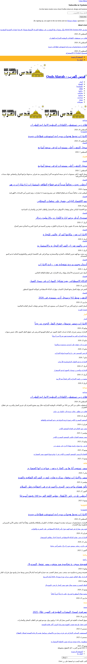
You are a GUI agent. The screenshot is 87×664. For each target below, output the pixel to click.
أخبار (81, 82)
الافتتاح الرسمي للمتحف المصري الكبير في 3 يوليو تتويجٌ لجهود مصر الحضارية (60, 454)
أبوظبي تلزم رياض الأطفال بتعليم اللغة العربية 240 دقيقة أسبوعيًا (53, 496)
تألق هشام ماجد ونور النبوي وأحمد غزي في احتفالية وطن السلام (53, 486)
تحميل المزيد (82, 310)
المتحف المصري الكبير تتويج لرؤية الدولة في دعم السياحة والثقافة (64, 420)
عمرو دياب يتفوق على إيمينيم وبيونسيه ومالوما (71, 345)
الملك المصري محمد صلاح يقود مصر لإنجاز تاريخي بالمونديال (66, 585)
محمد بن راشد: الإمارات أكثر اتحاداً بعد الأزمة (71, 379)
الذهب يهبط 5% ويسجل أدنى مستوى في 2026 (63, 297)
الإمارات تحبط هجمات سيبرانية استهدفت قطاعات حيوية (67, 47)
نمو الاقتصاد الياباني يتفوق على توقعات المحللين (62, 201)
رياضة (81, 91)
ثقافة (81, 88)
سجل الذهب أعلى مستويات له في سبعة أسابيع (62, 147)
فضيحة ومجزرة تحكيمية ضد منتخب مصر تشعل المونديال (57, 564)
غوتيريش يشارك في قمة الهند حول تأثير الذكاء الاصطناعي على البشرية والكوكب (59, 529)
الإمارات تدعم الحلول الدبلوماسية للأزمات (72, 362)
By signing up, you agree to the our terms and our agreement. (59, 21)
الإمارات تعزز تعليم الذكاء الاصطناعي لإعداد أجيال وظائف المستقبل (63, 537)
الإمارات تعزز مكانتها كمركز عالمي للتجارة (65, 234)
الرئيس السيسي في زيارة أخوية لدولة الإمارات (71, 353)
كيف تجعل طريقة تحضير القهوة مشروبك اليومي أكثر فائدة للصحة (64, 624)
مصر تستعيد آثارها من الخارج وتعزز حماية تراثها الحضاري (57, 468)
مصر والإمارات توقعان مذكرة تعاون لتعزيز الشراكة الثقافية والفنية (52, 477)
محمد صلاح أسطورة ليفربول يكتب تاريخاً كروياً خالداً (69, 594)
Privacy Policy (72, 21)
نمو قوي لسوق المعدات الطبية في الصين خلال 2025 (60, 612)
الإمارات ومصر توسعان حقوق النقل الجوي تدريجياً (61, 323)
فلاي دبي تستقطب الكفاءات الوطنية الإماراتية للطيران (68, 38)
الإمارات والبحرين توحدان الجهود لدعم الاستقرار (70, 370)
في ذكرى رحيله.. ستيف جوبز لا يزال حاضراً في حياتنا (68, 546)
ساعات (80, 93)
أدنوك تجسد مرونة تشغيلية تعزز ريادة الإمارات (62, 264)
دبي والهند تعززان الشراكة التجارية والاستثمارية (62, 245)
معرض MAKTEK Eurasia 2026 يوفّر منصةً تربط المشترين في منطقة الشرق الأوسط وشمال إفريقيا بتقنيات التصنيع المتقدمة (43, 30)
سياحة (80, 95)
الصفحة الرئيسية (77, 57)
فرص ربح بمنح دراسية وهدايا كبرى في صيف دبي (70, 446)
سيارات (80, 97)
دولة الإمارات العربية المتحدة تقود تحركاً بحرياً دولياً (69, 336)
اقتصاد (80, 84)
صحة (81, 100)
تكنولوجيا (79, 86)
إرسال (64, 657)
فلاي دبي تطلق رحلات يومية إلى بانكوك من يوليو (70, 411)
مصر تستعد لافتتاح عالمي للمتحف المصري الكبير (70, 437)
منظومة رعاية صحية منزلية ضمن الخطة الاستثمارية (69, 642)
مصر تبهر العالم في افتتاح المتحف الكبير (73, 429)
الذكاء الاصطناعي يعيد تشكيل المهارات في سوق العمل (58, 281)
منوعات (80, 102)
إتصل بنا (80, 60)
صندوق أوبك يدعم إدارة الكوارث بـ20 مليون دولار (61, 217)
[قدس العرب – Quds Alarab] (43, 70)
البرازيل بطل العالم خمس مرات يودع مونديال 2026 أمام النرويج (65, 577)
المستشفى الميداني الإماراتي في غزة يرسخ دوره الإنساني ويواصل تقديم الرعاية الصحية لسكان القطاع (51, 633)
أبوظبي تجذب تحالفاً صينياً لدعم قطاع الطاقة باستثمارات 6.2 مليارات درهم (48, 184)
